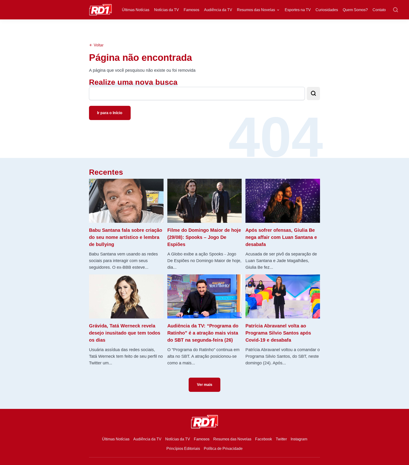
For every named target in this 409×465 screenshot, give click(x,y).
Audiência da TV (218, 10)
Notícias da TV (166, 10)
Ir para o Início (109, 113)
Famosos (191, 10)
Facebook (263, 439)
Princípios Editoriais (183, 449)
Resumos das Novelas (256, 10)
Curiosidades (327, 10)
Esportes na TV (298, 10)
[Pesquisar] (395, 10)
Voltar (98, 45)
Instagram (299, 439)
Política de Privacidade (223, 449)
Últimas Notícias (135, 10)
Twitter (281, 439)
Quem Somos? (355, 10)
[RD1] (100, 9)
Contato (379, 10)
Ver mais (204, 385)
